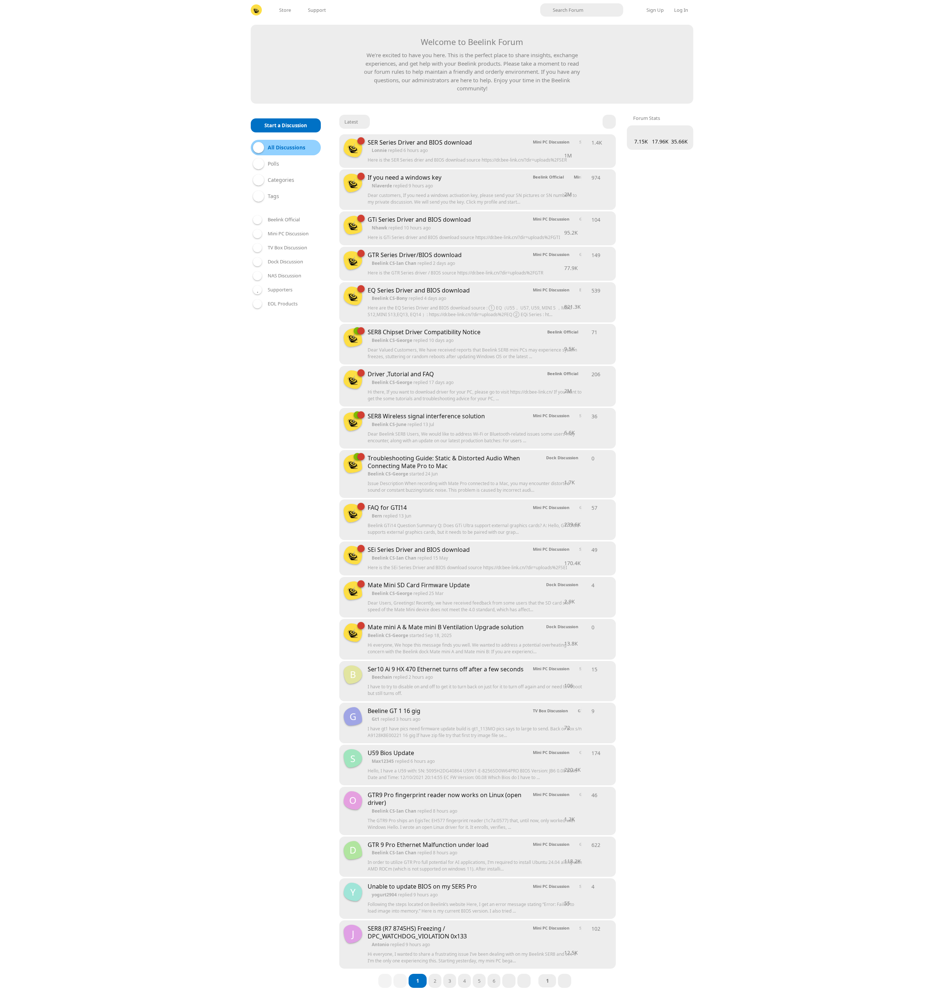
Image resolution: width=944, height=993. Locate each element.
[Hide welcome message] (675, 39)
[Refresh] (609, 122)
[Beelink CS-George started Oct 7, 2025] (353, 421)
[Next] (509, 981)
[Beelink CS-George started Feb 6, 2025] (353, 183)
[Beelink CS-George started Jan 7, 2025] (353, 513)
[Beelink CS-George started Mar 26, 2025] (353, 148)
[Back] (400, 981)
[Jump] (564, 981)
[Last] (524, 981)
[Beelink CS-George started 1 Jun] (353, 337)
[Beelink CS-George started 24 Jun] (353, 463)
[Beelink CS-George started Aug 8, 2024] (353, 379)
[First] (385, 981)
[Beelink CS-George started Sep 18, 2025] (353, 590)
